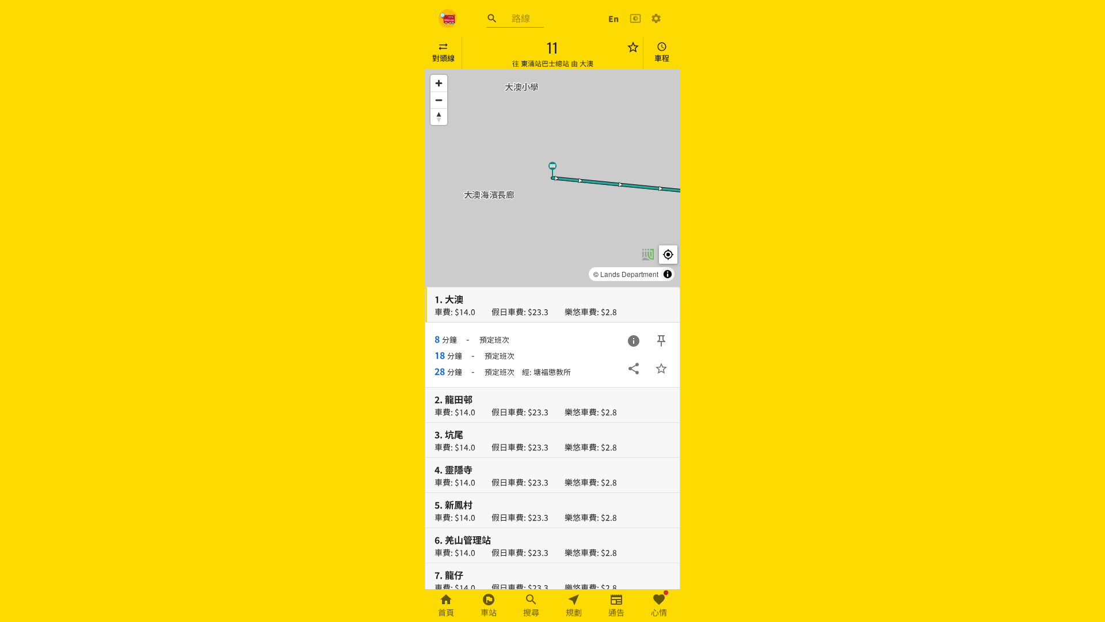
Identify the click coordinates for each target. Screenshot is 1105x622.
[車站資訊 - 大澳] (633, 341)
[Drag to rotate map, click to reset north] (438, 116)
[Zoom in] (438, 83)
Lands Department (629, 274)
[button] (552, 169)
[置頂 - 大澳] (661, 341)
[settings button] (656, 18)
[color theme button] (635, 18)
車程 (661, 57)
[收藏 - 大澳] (661, 368)
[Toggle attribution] (668, 274)
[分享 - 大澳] (633, 368)
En (613, 18)
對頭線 (443, 57)
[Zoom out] (438, 100)
